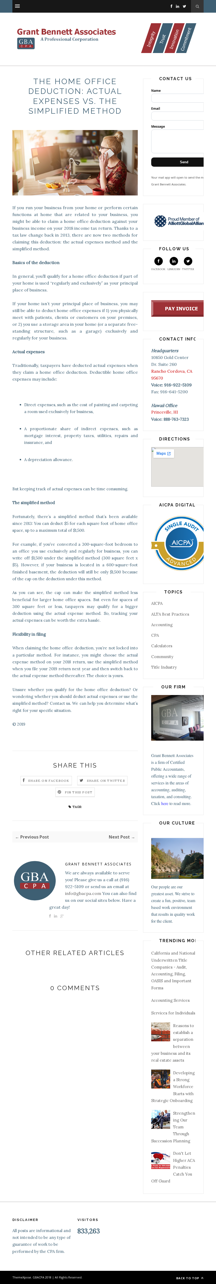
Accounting (162, 624)
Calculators (161, 645)
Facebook (158, 269)
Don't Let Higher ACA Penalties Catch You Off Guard (173, 1167)
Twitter (188, 269)
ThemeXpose (21, 1277)
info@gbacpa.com (83, 893)
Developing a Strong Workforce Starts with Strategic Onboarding (173, 1086)
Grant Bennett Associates (98, 863)
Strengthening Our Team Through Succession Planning (173, 1127)
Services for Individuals (173, 1012)
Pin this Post (79, 792)
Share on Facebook (48, 781)
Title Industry (164, 667)
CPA (155, 635)
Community (162, 656)
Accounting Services (170, 1000)
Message (158, 126)
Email (155, 108)
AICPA (157, 603)
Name (156, 90)
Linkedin (174, 269)
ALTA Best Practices (170, 614)
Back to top (188, 1278)
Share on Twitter (106, 781)
